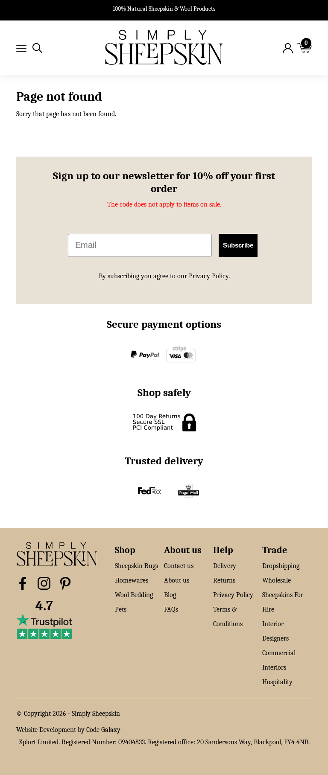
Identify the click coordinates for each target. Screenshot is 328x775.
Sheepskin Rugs (136, 566)
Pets (120, 609)
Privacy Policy (233, 595)
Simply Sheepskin (96, 713)
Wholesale (276, 580)
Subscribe (238, 245)
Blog (170, 595)
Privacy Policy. (209, 276)
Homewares (131, 580)
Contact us (178, 566)
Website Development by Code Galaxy (68, 730)
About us (176, 580)
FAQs (171, 609)
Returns (224, 580)
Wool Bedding (134, 595)
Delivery (224, 566)
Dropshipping (280, 566)
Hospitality (277, 682)
